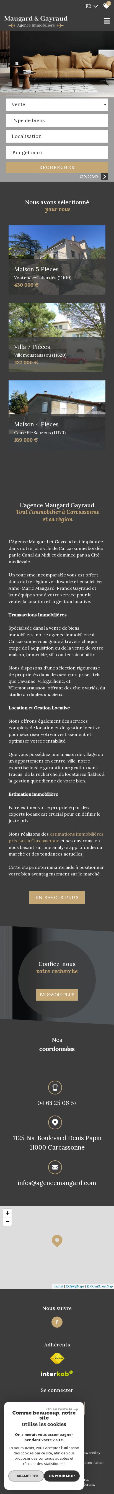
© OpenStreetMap (100, 1286)
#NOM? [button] (89, 176)
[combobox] (57, 104)
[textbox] (57, 118)
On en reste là (59, 1409)
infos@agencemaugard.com (57, 1183)
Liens (87, 1462)
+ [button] (7, 1213)
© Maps (75, 1286)
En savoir (57, 897)
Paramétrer (26, 1475)
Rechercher (57, 167)
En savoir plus (57, 994)
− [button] (7, 1221)
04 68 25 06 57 (57, 1103)
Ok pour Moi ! (62, 1475)
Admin (98, 1462)
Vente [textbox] (18, 104)
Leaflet (58, 1286)
